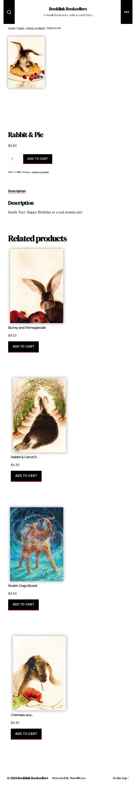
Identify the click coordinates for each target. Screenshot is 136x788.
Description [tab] (17, 191)
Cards (20, 28)
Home (11, 28)
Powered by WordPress (69, 778)
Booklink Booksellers (68, 9)
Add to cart (37, 158)
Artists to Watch (35, 28)
